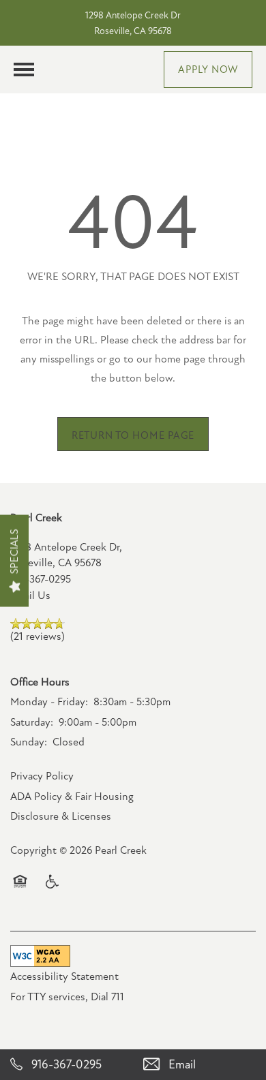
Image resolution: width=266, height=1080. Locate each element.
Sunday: (28, 742)
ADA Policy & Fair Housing (72, 796)
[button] (208, 69)
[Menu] (24, 69)
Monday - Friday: (49, 702)
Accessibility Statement (64, 976)
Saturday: (31, 722)
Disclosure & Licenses (60, 816)
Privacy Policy (42, 776)
